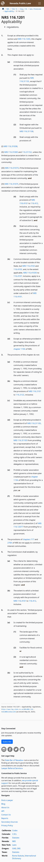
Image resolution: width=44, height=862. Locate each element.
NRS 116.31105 (34, 423)
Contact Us (6, 814)
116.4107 (18, 276)
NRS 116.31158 (26, 131)
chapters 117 (28, 539)
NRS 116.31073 (12, 168)
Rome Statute (18, 855)
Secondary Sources (9, 822)
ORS (18, 848)
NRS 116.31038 (10, 146)
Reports (4, 818)
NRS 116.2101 (35, 391)
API (2, 811)
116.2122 (20, 394)
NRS (7, 9)
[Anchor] (14, 49)
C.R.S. (14, 834)
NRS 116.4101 (20, 601)
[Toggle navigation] (39, 3)
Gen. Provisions (35, 9)
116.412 (34, 203)
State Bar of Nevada (13, 760)
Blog (3, 804)
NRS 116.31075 (11, 184)
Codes (14, 830)
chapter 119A (19, 349)
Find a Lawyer (7, 800)
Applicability (9, 11)
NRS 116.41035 (30, 272)
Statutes (15, 837)
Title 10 (14, 9)
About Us (5, 807)
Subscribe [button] (7, 741)
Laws (14, 845)
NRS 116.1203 (24, 39)
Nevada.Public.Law (20, 3)
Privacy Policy (7, 825)
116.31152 (27, 152)
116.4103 (18, 269)
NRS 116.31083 (11, 152)
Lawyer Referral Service (11, 768)
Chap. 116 (23, 9)
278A (9, 542)
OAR (14, 848)
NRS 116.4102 (28, 266)
